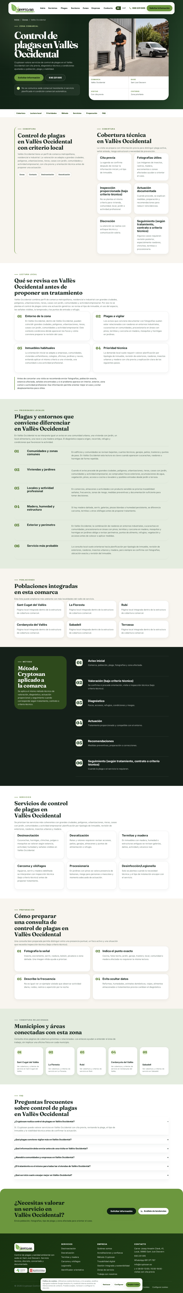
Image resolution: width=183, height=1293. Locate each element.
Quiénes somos (104, 1248)
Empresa (96, 8)
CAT (124, 8)
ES (118, 8)
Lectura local (36, 113)
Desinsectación (47, 175)
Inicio (42, 8)
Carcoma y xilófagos (70, 1261)
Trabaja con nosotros (107, 1274)
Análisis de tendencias (155, 1211)
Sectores (75, 8)
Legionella (66, 1265)
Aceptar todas (133, 1284)
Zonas (86, 8)
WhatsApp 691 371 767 (144, 1260)
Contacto (108, 8)
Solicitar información (160, 8)
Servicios (52, 8)
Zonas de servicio (105, 1270)
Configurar (119, 1284)
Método (65, 113)
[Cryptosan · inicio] (23, 8)
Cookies (146, 1287)
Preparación (91, 113)
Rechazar (106, 1284)
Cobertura (20, 113)
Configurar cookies (160, 1287)
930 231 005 (55, 77)
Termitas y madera (70, 1257)
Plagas (64, 8)
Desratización (64, 175)
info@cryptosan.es (143, 1264)
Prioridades (51, 113)
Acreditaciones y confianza (110, 1253)
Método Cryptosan (106, 1257)
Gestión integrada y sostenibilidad (113, 1265)
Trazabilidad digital (106, 1261)
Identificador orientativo (72, 1270)
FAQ (104, 113)
